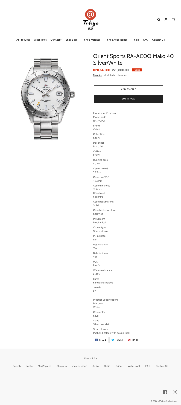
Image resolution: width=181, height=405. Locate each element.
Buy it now (128, 98)
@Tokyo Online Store (167, 401)
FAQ (147, 366)
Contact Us (162, 366)
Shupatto (62, 366)
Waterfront (134, 366)
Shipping (97, 75)
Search (17, 366)
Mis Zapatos (44, 366)
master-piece (79, 366)
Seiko (95, 366)
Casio (107, 366)
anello (29, 366)
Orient (118, 366)
